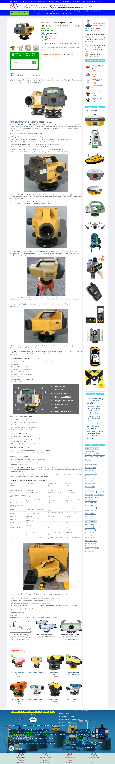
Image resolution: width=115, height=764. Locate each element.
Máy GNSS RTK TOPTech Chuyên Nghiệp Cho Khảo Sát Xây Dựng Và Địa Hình (95, 434)
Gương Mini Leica (89, 451)
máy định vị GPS (89, 551)
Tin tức (40, 14)
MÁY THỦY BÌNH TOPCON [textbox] (95, 111)
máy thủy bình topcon (91, 521)
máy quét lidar (89, 497)
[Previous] (12, 31)
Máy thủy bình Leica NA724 (18, 673)
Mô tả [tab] (12, 75)
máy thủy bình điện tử (91, 524)
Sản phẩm (53, 11)
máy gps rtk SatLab (90, 483)
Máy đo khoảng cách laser (92, 548)
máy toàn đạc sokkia (90, 537)
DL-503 (46, 47)
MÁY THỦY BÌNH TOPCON (66, 20)
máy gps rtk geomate (90, 472)
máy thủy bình (89, 505)
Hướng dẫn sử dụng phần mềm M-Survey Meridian (94, 418)
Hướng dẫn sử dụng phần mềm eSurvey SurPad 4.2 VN (93, 426)
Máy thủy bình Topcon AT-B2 (36, 673)
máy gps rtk (88, 459)
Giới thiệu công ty (64, 713)
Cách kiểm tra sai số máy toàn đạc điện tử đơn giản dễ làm (95, 401)
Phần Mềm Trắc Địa (95, 11)
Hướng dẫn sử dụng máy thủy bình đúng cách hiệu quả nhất (21, 635)
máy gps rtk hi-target (90, 475)
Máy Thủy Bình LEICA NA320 (55, 700)
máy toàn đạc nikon (90, 532)
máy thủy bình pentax (91, 518)
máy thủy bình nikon (90, 516)
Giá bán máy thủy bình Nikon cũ (46, 634)
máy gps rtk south (90, 486)
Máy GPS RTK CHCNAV (91, 462)
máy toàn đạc (88, 527)
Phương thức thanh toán (66, 722)
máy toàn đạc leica (90, 529)
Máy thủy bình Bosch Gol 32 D (74, 700)
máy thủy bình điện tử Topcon (39, 201)
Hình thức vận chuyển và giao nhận (69, 719)
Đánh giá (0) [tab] (36, 75)
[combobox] (95, 111)
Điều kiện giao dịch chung (66, 716)
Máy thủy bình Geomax (91, 510)
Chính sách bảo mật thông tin (67, 725)
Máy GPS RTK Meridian (91, 481)
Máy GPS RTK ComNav (91, 464)
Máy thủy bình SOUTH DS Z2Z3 (18, 700)
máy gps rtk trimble (90, 491)
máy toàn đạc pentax (90, 535)
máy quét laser (89, 494)
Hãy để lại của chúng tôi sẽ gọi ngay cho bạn (25, 54)
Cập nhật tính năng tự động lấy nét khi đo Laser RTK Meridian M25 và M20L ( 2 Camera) (95, 409)
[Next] (36, 31)
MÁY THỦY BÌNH (53, 20)
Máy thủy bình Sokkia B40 (36, 699)
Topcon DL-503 (50, 49)
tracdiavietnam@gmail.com (22, 736)
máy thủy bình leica (90, 513)
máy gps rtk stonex (90, 489)
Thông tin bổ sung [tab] (22, 75)
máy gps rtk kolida (90, 478)
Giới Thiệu (45, 11)
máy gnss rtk (88, 456)
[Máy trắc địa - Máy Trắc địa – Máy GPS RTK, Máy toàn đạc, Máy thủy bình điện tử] (15, 6)
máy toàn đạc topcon (90, 540)
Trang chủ (37, 11)
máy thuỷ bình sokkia (90, 502)
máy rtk (96, 497)
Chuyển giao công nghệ (81, 11)
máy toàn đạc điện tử (90, 543)
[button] (19, 13)
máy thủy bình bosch (90, 508)
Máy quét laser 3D (99, 494)
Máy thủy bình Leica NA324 (55, 673)
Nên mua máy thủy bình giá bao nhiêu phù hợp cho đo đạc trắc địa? (71, 635)
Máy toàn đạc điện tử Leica (92, 545)
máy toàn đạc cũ (98, 527)
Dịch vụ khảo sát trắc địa (65, 11)
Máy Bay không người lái (91, 454)
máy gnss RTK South (99, 456)
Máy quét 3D (100, 491)
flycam (97, 448)
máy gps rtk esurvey (90, 467)
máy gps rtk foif (89, 470)
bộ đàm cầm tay (89, 448)
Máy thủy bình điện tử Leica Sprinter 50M (74, 673)
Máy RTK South (89, 500)
